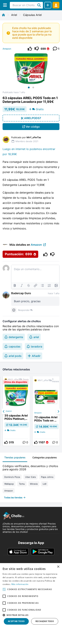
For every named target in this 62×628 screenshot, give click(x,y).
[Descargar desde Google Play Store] (42, 551)
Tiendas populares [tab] (14, 457)
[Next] (58, 411)
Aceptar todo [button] (16, 621)
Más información (19, 584)
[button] (31, 615)
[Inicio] (3, 15)
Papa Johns (47, 477)
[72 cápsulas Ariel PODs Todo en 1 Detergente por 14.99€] (46, 411)
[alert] (31, 595)
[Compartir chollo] (47, 5)
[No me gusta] (37, 48)
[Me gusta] (30, 48)
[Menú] (5, 5)
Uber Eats (30, 477)
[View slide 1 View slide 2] (31, 72)
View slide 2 (33, 87)
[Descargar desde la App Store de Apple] (18, 551)
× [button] (58, 566)
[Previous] (4, 411)
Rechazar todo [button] (44, 621)
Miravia (34, 483)
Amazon (7, 48)
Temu (22, 483)
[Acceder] (56, 5)
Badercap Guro (21, 293)
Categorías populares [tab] (44, 457)
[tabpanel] (31, 481)
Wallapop (9, 483)
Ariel (14, 15)
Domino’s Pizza (12, 477)
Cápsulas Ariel (32, 15)
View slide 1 (29, 87)
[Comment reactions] (13, 310)
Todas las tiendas (13, 497)
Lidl (44, 483)
